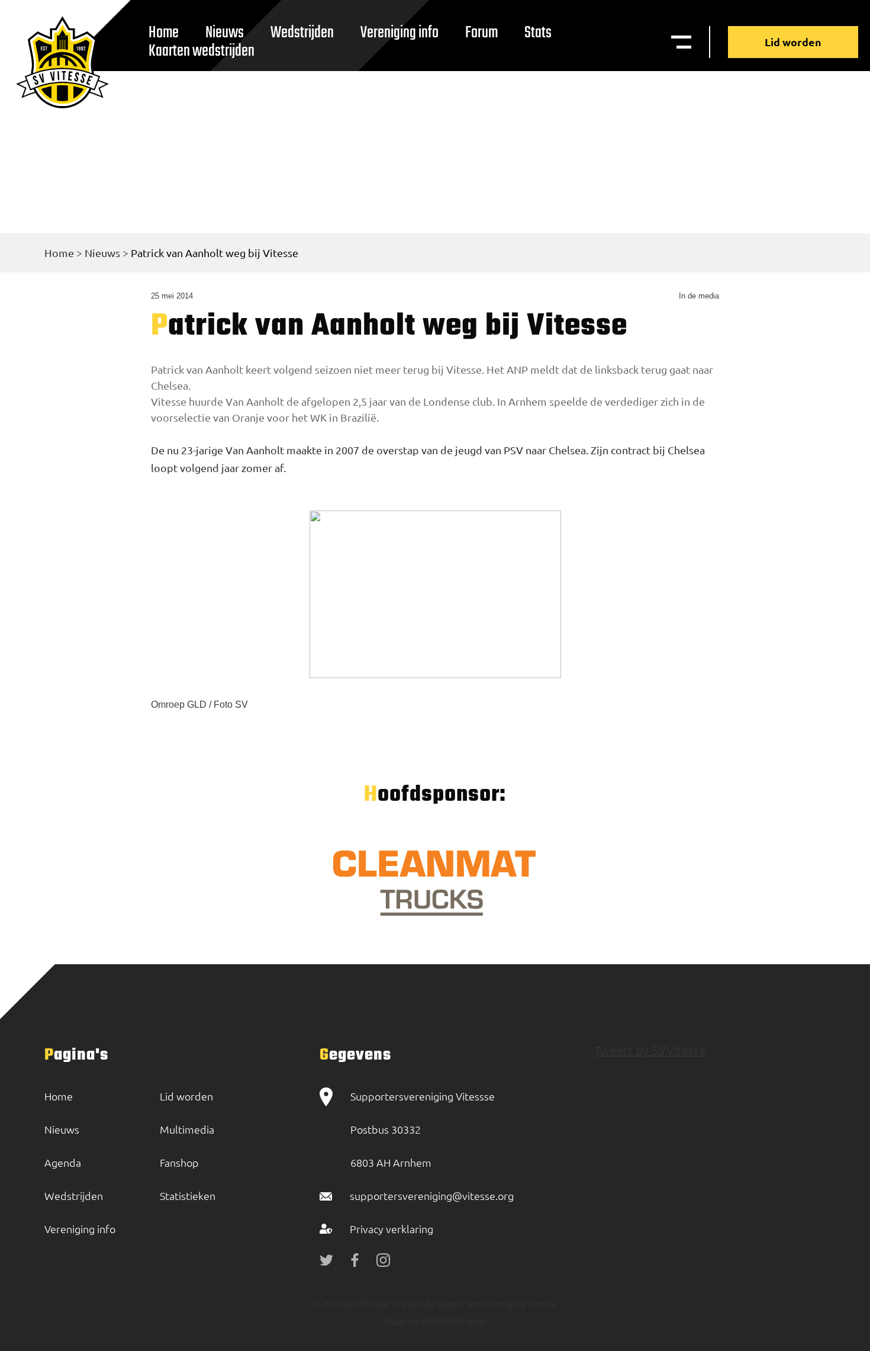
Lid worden (793, 42)
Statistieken (187, 1195)
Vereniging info (399, 33)
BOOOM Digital (453, 1321)
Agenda (62, 1162)
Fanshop (179, 1162)
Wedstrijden (302, 33)
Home (59, 252)
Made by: (402, 1321)
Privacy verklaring (391, 1229)
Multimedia (187, 1129)
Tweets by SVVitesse (650, 1049)
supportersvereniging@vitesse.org (432, 1195)
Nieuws (102, 252)
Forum (481, 33)
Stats (538, 33)
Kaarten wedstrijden (201, 51)
